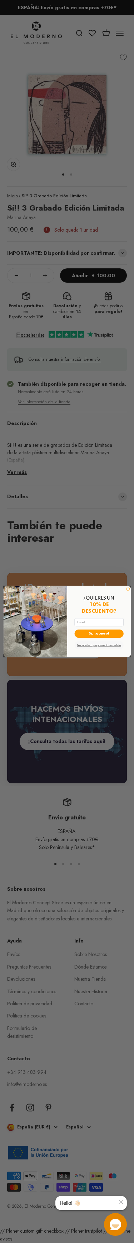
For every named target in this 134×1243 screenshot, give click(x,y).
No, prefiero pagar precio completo (99, 645)
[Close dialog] (127, 588)
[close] (120, 1202)
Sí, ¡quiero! (98, 634)
